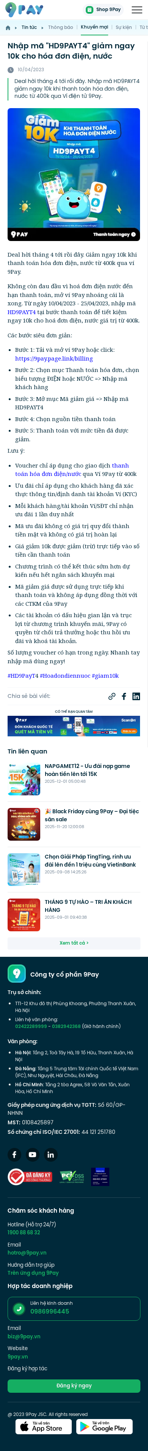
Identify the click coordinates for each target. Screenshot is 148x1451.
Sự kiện (124, 28)
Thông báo (60, 28)
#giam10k (104, 675)
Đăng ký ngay (74, 1386)
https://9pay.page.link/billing (54, 358)
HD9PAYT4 (22, 312)
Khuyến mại (94, 27)
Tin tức (29, 28)
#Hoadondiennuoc (64, 675)
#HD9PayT (21, 675)
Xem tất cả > (74, 943)
